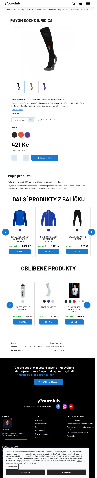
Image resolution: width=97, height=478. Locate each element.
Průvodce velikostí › (48, 120)
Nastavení (12, 467)
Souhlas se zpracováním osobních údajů (80, 428)
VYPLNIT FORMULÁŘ (48, 381)
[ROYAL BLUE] (20, 222)
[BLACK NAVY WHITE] (48, 294)
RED (74, 301)
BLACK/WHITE (77, 230)
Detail (22, 322)
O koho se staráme (42, 434)
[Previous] (10, 305)
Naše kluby (39, 420)
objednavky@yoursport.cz (15, 433)
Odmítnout (25, 472)
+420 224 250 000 (12, 435)
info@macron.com (57, 343)
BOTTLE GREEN (70, 301)
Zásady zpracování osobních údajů (80, 424)
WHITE (52, 301)
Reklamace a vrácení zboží (77, 433)
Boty (36, 427)
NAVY (48, 301)
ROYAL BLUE (20, 230)
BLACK (44, 301)
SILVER (22, 301)
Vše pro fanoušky (41, 424)
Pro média (71, 436)
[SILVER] (23, 294)
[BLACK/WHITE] (77, 222)
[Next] (87, 305)
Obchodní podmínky (74, 420)
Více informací (17, 109)
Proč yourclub (40, 430)
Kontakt (38, 437)
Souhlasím (66, 472)
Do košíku (44, 158)
